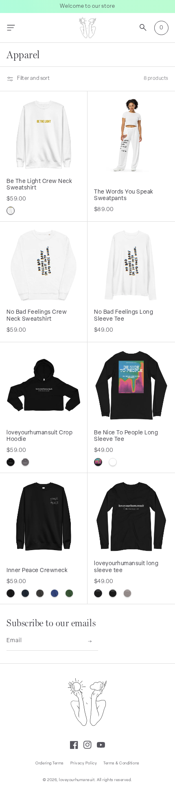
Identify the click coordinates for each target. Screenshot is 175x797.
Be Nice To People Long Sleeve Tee (126, 436)
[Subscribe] (90, 641)
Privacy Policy (83, 763)
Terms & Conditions (121, 763)
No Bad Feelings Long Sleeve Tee (123, 315)
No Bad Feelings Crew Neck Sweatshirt (37, 315)
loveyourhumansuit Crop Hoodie (40, 436)
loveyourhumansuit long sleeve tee (126, 567)
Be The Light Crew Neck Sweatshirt (39, 185)
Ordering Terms (49, 763)
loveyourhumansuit (76, 780)
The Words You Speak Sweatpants (123, 195)
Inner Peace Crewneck (37, 571)
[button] (11, 28)
